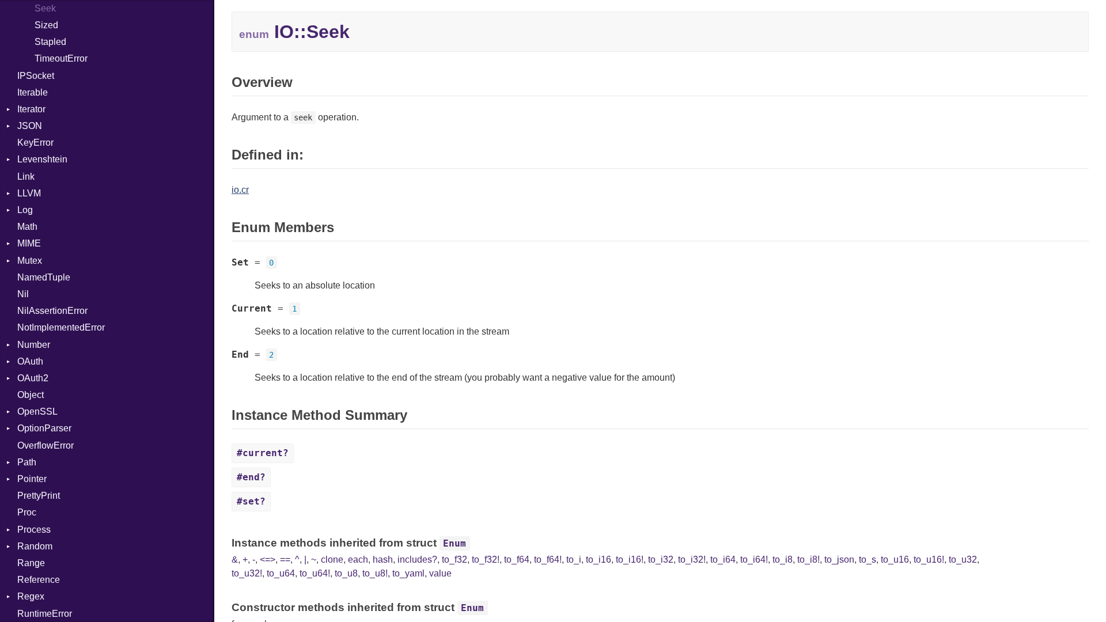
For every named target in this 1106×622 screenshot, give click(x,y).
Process (34, 529)
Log (25, 210)
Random (34, 546)
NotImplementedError (61, 327)
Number (33, 345)
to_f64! (548, 559)
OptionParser (44, 428)
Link (26, 176)
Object (30, 395)
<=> (267, 559)
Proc (26, 512)
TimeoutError (61, 58)
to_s (867, 559)
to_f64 (516, 559)
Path (26, 462)
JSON (29, 126)
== (285, 559)
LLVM (29, 193)
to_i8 (782, 559)
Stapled (50, 42)
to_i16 (598, 559)
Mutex (29, 261)
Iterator (31, 109)
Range (31, 563)
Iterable (32, 92)
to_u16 (895, 559)
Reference (38, 580)
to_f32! (485, 559)
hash (383, 559)
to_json (839, 559)
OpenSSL (37, 411)
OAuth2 (32, 378)
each (358, 559)
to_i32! (692, 559)
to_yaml (408, 573)
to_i (573, 559)
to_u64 (281, 573)
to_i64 (723, 559)
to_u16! (929, 559)
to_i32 (660, 559)
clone (332, 559)
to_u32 (963, 559)
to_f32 (454, 559)
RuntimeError (44, 614)
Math (27, 227)
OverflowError (45, 445)
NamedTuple (43, 277)
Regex (30, 596)
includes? (417, 559)
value (440, 573)
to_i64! (754, 559)
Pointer (32, 479)
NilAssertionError (52, 311)
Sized (46, 25)
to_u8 (346, 573)
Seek (45, 8)
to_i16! (629, 559)
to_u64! (315, 573)
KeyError (35, 142)
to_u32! (247, 573)
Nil (23, 294)
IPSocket (35, 76)
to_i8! (808, 559)
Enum (454, 543)
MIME (29, 243)
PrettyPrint (38, 495)
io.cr (240, 190)
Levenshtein (42, 159)
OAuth (30, 361)
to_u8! (375, 573)
